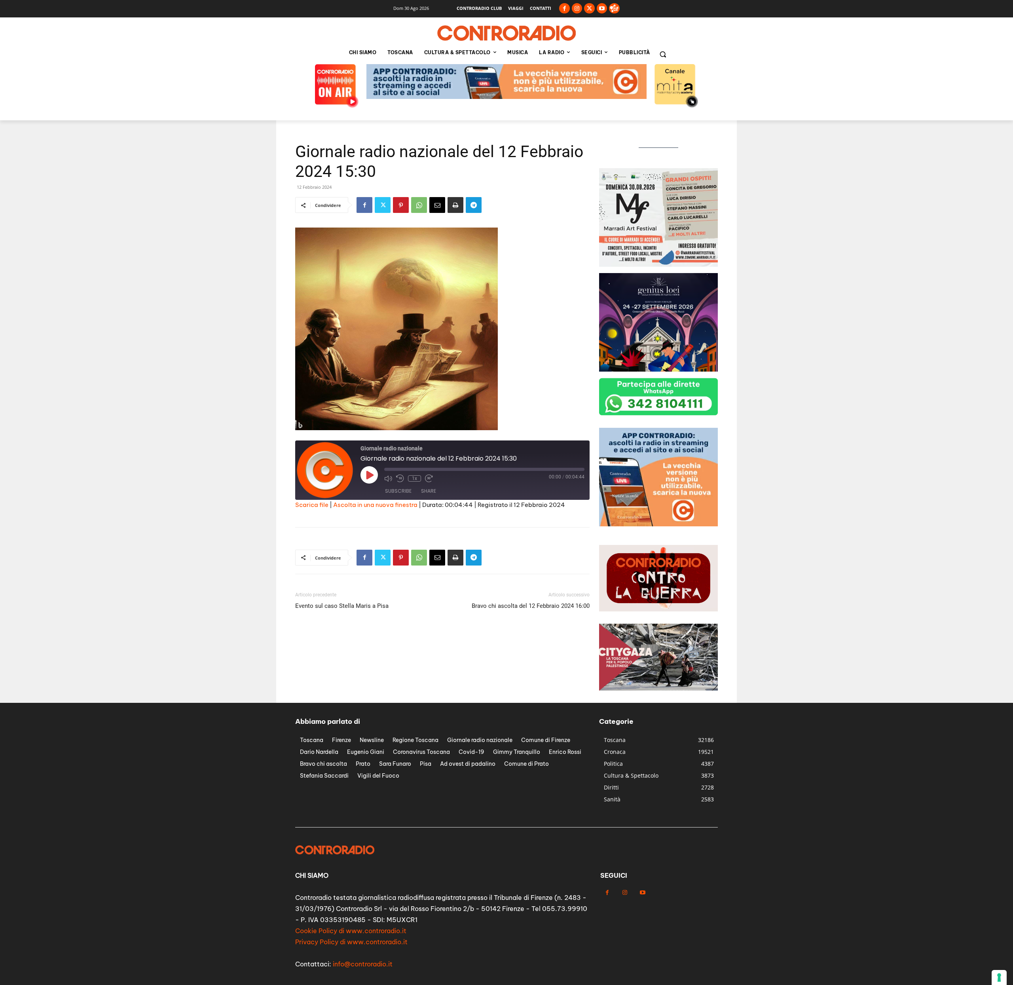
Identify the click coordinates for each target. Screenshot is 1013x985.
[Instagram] (577, 8)
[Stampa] (455, 205)
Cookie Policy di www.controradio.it (350, 931)
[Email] (437, 205)
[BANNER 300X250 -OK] (658, 264)
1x (414, 478)
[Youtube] (602, 8)
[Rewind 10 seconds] (400, 478)
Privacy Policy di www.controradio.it (351, 942)
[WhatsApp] (419, 205)
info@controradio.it (363, 964)
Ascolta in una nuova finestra (375, 505)
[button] (663, 54)
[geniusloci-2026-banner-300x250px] (658, 369)
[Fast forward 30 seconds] (429, 478)
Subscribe (398, 491)
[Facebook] (564, 8)
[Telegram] (474, 205)
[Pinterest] (401, 205)
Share (428, 491)
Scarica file (311, 505)
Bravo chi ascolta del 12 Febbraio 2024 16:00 (531, 605)
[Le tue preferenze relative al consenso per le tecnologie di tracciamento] (999, 977)
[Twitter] (589, 8)
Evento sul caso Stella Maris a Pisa (342, 605)
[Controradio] (506, 33)
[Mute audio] (388, 478)
